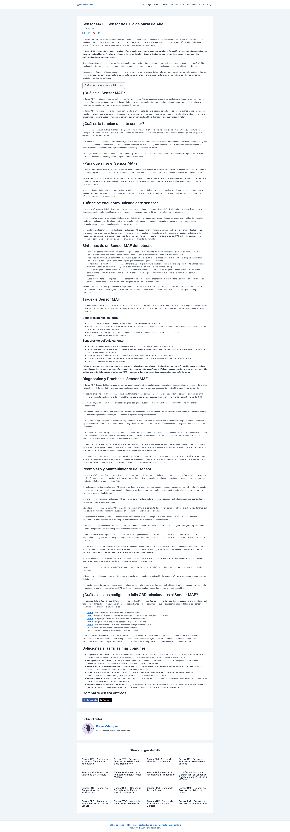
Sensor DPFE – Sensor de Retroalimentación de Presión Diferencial (127, 790)
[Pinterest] (94, 33)
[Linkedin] (99, 33)
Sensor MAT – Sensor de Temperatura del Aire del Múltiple (127, 774)
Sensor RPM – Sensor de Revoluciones (159, 789)
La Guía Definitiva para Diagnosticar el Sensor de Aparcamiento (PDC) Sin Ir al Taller (193, 776)
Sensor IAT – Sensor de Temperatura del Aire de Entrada (192, 761)
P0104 (90, 625)
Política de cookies (137, 825)
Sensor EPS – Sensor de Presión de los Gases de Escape (95, 803)
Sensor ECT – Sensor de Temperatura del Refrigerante (95, 790)
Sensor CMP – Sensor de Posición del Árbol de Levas (192, 790)
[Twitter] (89, 33)
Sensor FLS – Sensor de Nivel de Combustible (159, 760)
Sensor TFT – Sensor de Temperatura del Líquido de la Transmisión (127, 761)
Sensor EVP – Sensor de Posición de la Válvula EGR (193, 802)
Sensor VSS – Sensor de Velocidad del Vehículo (95, 773)
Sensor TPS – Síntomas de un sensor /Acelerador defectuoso (96, 761)
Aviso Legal (152, 825)
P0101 (89, 616)
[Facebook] (83, 33)
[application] (182, 4)
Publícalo (107, 700)
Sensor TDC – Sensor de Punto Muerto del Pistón (127, 802)
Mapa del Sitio (175, 825)
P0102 (90, 619)
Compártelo (92, 700)
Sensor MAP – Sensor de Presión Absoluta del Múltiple (159, 803)
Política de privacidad (118, 825)
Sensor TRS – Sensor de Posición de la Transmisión (160, 773)
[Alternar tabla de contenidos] (119, 85)
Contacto (163, 825)
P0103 (90, 622)
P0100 (90, 613)
